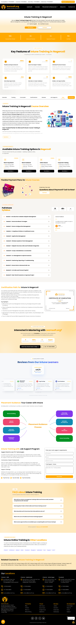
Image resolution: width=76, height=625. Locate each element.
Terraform (56, 607)
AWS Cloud (41, 605)
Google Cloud (42, 609)
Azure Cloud (42, 607)
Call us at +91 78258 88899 (42, 526)
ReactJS (69, 607)
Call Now (44, 27)
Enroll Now (30, 27)
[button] (38, 386)
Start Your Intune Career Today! (29, 346)
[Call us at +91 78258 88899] (3, 617)
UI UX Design (70, 605)
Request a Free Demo (68, 2)
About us (27, 609)
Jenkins (55, 605)
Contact (27, 607)
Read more (5, 388)
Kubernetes (56, 609)
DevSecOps (56, 611)
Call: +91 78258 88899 (49, 346)
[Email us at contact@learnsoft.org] (3, 614)
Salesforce (41, 611)
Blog (26, 605)
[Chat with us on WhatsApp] (3, 620)
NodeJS (68, 611)
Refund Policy (28, 611)
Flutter (68, 609)
